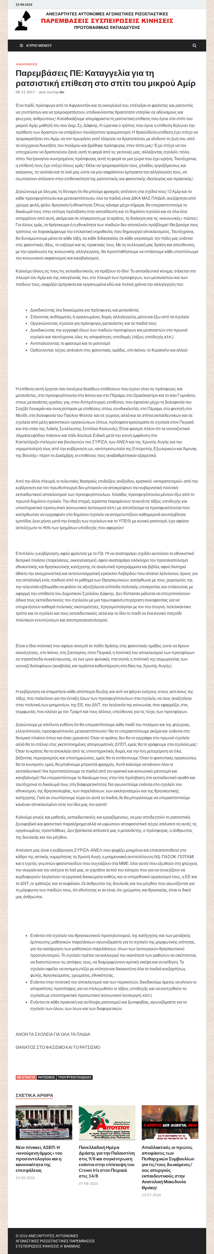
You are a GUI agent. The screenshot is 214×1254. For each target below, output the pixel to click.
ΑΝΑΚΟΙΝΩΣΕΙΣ (27, 64)
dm (62, 92)
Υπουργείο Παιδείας (74, 1077)
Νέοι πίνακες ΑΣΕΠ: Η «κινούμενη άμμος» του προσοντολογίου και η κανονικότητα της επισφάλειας (39, 1159)
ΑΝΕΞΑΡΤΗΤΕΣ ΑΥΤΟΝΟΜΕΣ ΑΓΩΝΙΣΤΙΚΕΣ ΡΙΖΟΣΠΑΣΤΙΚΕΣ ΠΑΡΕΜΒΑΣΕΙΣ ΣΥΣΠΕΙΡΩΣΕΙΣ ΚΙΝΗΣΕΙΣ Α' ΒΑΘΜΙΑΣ (55, 1240)
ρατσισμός (46, 1077)
